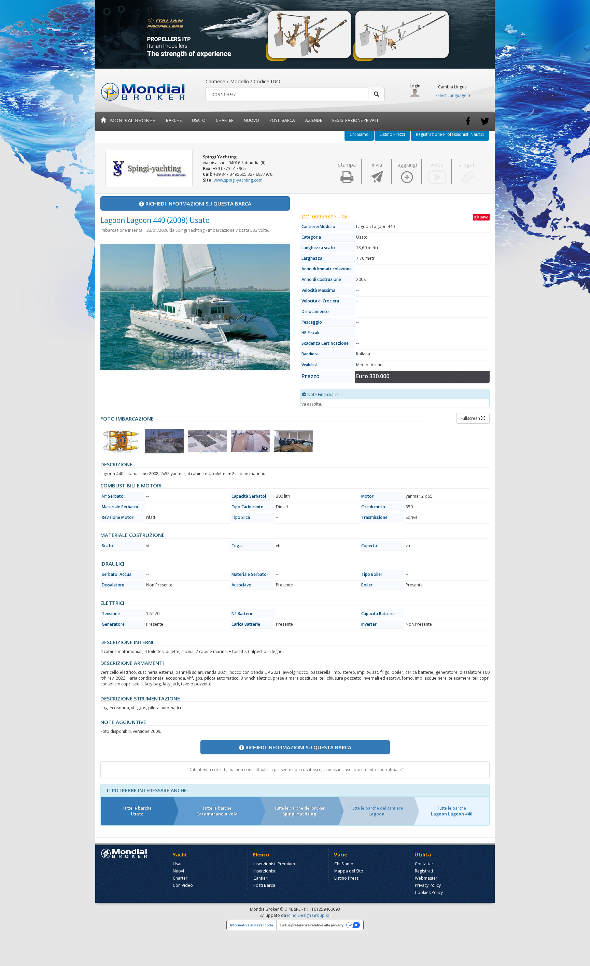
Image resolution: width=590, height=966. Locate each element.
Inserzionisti (265, 871)
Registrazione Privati (355, 120)
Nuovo (251, 120)
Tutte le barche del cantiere (376, 811)
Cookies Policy (429, 892)
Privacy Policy (428, 885)
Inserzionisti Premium (274, 864)
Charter (180, 878)
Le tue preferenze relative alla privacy (311, 925)
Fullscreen (471, 418)
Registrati (424, 871)
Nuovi (178, 871)
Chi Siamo (359, 134)
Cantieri (260, 878)
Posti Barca (282, 120)
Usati (178, 864)
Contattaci (425, 864)
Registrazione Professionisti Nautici (450, 134)
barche (174, 120)
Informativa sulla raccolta (251, 925)
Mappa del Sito (348, 871)
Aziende (313, 120)
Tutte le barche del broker (299, 811)
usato (199, 120)
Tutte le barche (137, 811)
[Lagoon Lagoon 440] (121, 441)
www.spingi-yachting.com (238, 180)
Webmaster (426, 878)
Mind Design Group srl (309, 915)
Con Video (183, 885)
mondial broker (131, 120)
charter (225, 120)
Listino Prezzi (392, 134)
